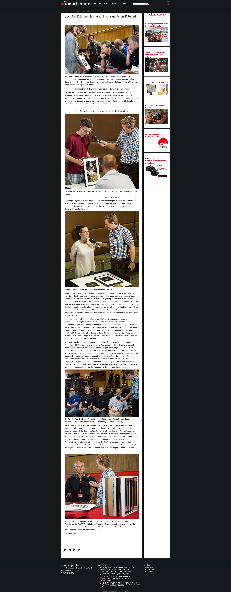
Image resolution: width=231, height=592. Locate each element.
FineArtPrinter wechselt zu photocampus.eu (116, 571)
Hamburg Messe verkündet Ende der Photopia (156, 25)
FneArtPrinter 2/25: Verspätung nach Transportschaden (120, 584)
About (125, 3)
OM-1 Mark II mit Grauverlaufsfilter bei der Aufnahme (155, 160)
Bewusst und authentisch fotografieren (114, 575)
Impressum (149, 567)
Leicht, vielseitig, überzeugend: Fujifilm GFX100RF (119, 582)
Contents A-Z (100, 3)
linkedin (79, 551)
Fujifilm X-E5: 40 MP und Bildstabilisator (115, 577)
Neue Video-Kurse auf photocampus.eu (114, 569)
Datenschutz (150, 569)
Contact (114, 3)
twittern (69, 551)
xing (74, 551)
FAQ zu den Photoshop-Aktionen (112, 586)
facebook (65, 551)
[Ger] (168, 1)
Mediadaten (149, 571)
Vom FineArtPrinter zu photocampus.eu (114, 573)
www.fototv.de (70, 533)
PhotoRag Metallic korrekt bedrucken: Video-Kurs (118, 567)
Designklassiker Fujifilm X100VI (155, 107)
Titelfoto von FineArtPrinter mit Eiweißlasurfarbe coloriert (156, 54)
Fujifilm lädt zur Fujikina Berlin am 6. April (155, 135)
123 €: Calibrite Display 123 (156, 82)
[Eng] (168, 4)
